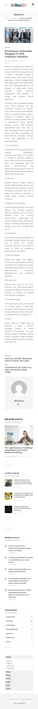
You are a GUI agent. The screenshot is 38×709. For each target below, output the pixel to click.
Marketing (19, 637)
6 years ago (14, 60)
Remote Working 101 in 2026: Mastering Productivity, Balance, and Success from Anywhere (19, 593)
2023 (8, 678)
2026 (8, 657)
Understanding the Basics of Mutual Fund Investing (19, 570)
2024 (8, 675)
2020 (8, 689)
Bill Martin (8, 60)
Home (7, 18)
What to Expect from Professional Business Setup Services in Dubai (19, 548)
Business (19, 621)
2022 (8, 682)
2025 (8, 672)
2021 (8, 685)
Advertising (19, 617)
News (19, 642)
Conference (19, 625)
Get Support (19, 703)
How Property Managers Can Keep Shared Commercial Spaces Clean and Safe (19, 581)
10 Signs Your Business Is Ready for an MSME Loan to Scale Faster (20, 560)
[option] (19, 442)
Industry (14, 18)
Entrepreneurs (19, 629)
